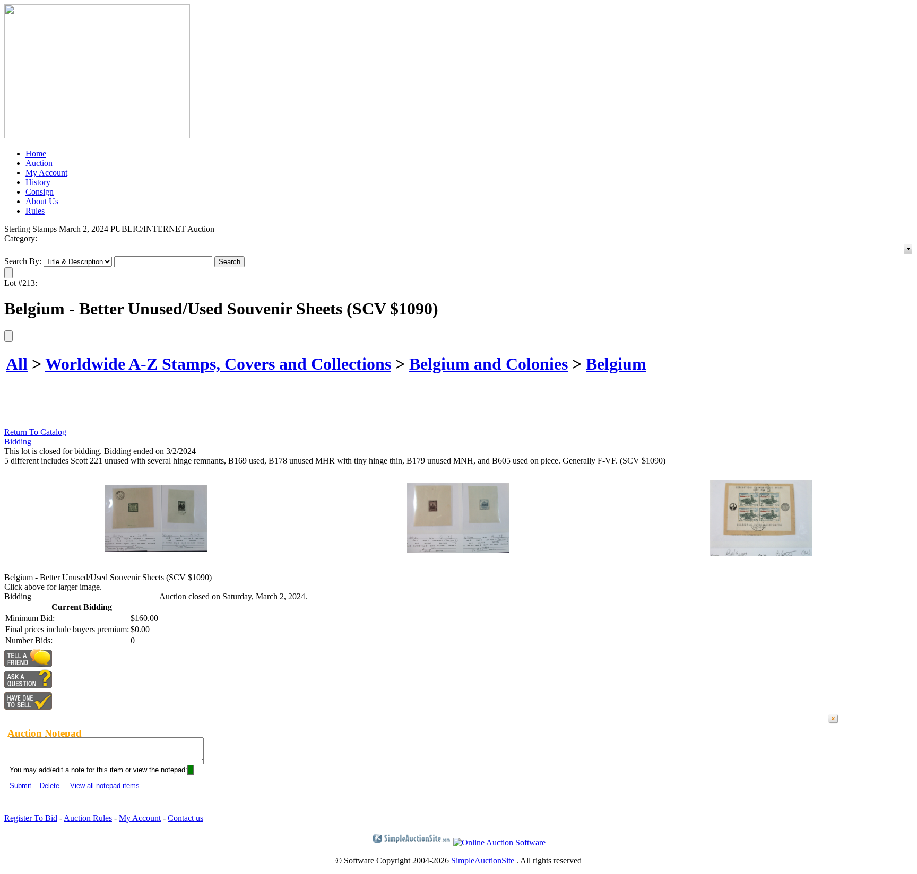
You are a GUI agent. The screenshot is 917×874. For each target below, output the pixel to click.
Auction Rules (88, 818)
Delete (49, 786)
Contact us (185, 818)
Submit (20, 786)
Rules (35, 210)
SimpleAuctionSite (482, 860)
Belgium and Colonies (488, 363)
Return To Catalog (35, 431)
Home (35, 153)
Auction (39, 163)
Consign (39, 191)
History (37, 182)
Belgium (616, 363)
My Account (46, 172)
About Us (41, 201)
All (17, 363)
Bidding (17, 441)
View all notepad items (105, 786)
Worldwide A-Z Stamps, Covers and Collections (218, 363)
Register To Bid (30, 818)
